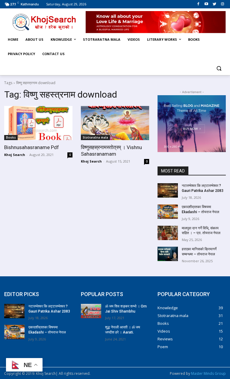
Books (11, 137)
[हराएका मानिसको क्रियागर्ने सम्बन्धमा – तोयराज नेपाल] (168, 254)
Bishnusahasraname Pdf (31, 147)
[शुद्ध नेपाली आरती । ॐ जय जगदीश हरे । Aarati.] (91, 332)
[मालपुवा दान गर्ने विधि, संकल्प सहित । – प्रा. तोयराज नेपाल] (168, 233)
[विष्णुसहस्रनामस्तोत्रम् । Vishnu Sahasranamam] (115, 123)
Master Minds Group (208, 373)
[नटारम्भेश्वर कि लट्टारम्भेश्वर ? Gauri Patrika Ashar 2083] (168, 190)
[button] (219, 68)
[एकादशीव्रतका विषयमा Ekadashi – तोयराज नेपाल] (168, 211)
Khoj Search (14, 154)
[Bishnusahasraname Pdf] (38, 123)
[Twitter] (214, 4)
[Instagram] (222, 4)
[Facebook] (198, 4)
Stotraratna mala (95, 137)
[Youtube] (206, 4)
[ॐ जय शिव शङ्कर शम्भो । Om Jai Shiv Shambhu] (91, 311)
